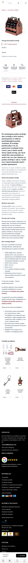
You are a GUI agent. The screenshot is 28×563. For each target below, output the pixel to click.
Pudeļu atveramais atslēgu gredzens (7, 391)
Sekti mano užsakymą (8, 447)
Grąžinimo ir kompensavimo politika (12, 485)
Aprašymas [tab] (14, 102)
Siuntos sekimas (6, 509)
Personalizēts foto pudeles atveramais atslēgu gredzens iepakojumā (8, 361)
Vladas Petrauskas (12, 44)
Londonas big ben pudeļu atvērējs (20, 391)
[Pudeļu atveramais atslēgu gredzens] (8, 381)
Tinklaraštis (5, 477)
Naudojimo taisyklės (7, 512)
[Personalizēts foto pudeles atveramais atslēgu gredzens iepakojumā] (8, 349)
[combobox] (12, 3)
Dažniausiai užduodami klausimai (11, 507)
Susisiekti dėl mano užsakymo (10, 450)
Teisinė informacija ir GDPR (9, 489)
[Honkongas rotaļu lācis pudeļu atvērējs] (20, 349)
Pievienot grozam (5, 555)
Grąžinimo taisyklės (7, 514)
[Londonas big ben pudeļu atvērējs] (20, 381)
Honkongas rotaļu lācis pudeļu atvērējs (20, 359)
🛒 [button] (22, 368)
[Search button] (18, 3)
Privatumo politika (7, 482)
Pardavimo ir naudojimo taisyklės (11, 487)
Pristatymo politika (7, 480)
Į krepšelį (22, 555)
